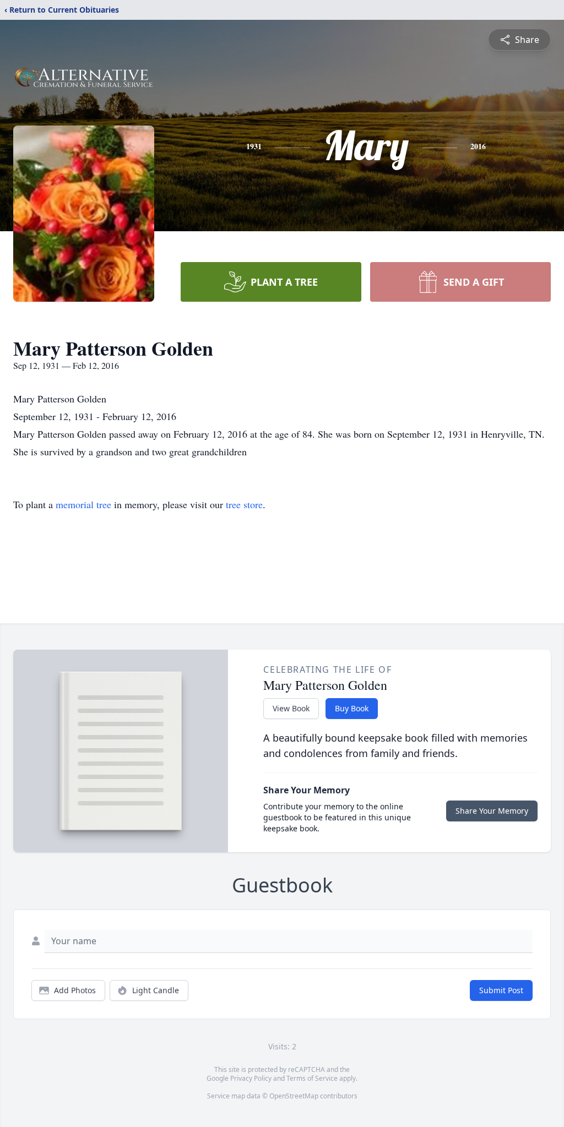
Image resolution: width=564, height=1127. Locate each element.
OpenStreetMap (293, 1096)
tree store (244, 504)
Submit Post (501, 990)
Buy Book (351, 708)
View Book (291, 708)
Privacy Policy (251, 1078)
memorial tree (83, 504)
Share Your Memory (491, 810)
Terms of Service (312, 1078)
